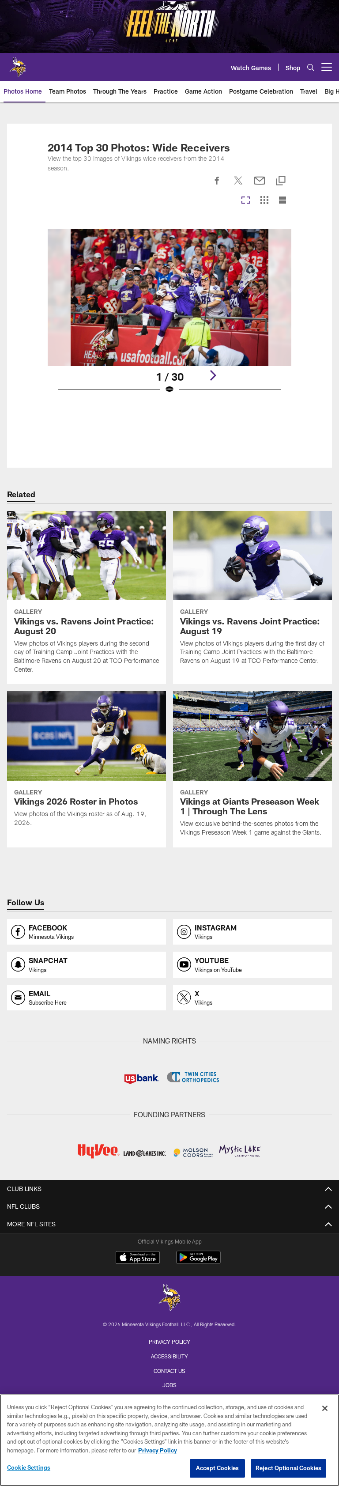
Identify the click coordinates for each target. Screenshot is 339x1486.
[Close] (325, 1408)
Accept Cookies (217, 1467)
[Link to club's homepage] (17, 64)
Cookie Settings (28, 1467)
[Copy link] (281, 181)
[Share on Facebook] (217, 185)
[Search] (310, 67)
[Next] (212, 375)
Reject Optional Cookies (288, 1467)
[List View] (282, 200)
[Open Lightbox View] (169, 317)
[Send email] (259, 185)
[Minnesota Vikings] (169, 1298)
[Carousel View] (246, 200)
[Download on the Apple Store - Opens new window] (137, 1258)
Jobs (169, 1385)
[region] (169, 1440)
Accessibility (169, 1356)
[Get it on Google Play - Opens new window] (198, 1262)
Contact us (169, 1371)
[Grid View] (264, 200)
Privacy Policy (169, 1342)
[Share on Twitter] (238, 185)
